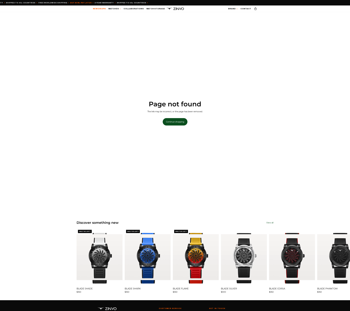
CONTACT (245, 9)
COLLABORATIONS (134, 9)
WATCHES (114, 9)
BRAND (233, 9)
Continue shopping (175, 122)
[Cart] (255, 8)
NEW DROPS (99, 9)
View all (269, 222)
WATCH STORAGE (155, 9)
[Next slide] (270, 261)
